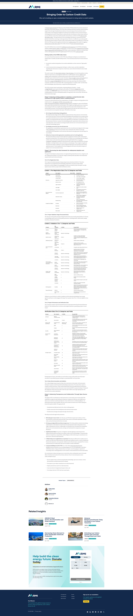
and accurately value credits (54, 43)
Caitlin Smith (56, 22)
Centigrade (53, 141)
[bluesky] (101, 612)
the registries (55, 102)
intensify (55, 27)
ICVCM (60, 102)
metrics (70, 103)
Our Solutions (83, 6)
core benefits (62, 165)
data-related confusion (60, 73)
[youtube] (93, 612)
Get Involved (96, 6)
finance (67, 103)
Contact (73, 598)
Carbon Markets (70, 480)
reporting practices (59, 79)
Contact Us (94, 2)
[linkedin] (90, 612)
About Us (78, 2)
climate (47, 27)
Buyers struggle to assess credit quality (77, 78)
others (75, 103)
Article (63, 11)
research (54, 48)
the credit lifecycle (51, 129)
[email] (87, 612)
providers (68, 102)
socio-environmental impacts (77, 43)
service (64, 102)
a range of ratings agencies (55, 81)
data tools (64, 48)
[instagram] (98, 612)
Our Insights (89, 6)
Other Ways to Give (38, 577)
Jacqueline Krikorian (70, 22)
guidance (57, 103)
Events (72, 594)
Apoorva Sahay (63, 22)
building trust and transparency (68, 47)
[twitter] (103, 612)
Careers (90, 2)
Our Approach (76, 6)
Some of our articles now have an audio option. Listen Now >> (66, 1)
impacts (51, 27)
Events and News (84, 2)
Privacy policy (38, 611)
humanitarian (52, 103)
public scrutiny (72, 42)
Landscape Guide (79, 51)
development (62, 103)
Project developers (70, 73)
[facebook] (95, 612)
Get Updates (100, 2)
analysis (58, 48)
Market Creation (52, 523)
